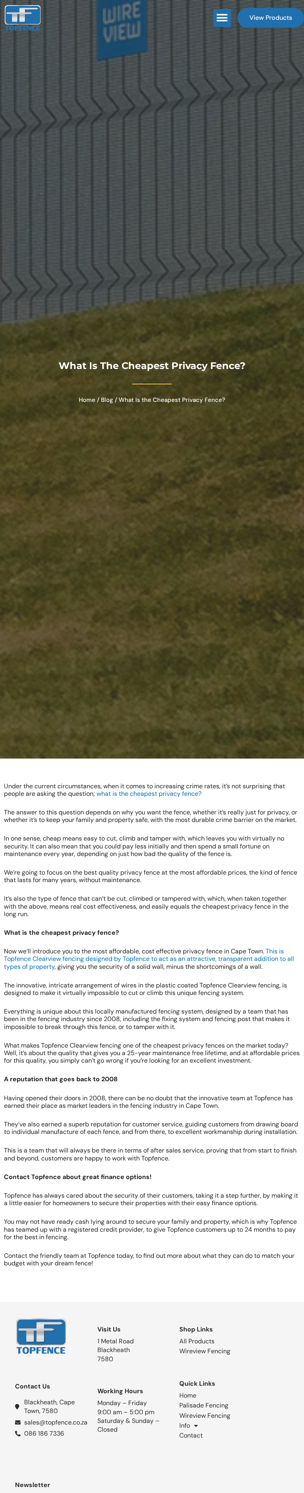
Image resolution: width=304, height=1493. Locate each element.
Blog (107, 400)
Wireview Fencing (204, 1351)
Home (87, 400)
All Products (197, 1341)
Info (184, 1425)
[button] (222, 18)
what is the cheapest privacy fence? (149, 793)
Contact (191, 1435)
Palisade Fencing (203, 1405)
